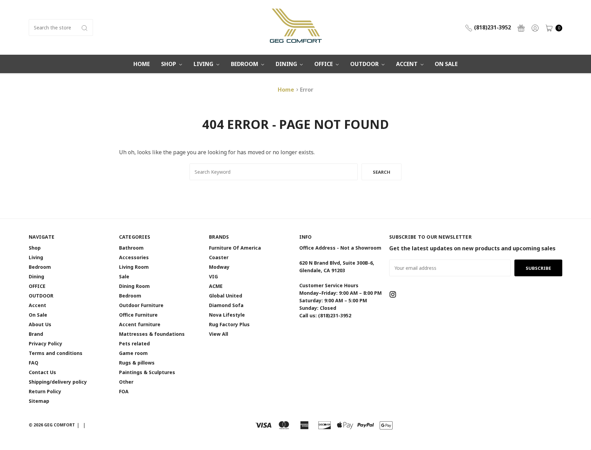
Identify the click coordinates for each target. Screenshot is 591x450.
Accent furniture (139, 324)
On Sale (446, 64)
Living (204, 64)
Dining (287, 64)
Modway (219, 267)
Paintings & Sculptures (147, 372)
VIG (213, 276)
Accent (407, 64)
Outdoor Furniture (141, 305)
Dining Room (134, 286)
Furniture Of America (235, 247)
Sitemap (39, 401)
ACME (216, 286)
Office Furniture (138, 315)
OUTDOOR (365, 64)
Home (141, 64)
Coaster (218, 257)
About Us (40, 324)
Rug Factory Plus (229, 324)
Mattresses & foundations (152, 334)
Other (126, 382)
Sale (124, 276)
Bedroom (245, 64)
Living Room (134, 267)
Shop (169, 64)
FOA (124, 391)
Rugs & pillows (137, 362)
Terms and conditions (55, 353)
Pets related (134, 343)
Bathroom (131, 247)
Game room (133, 353)
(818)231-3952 (492, 27)
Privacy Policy (45, 343)
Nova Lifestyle (227, 315)
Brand (36, 334)
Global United (225, 295)
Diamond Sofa (226, 305)
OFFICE (324, 64)
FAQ (33, 362)
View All (218, 334)
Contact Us (42, 372)
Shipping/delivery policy (58, 382)
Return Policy (45, 391)
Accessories (134, 257)
